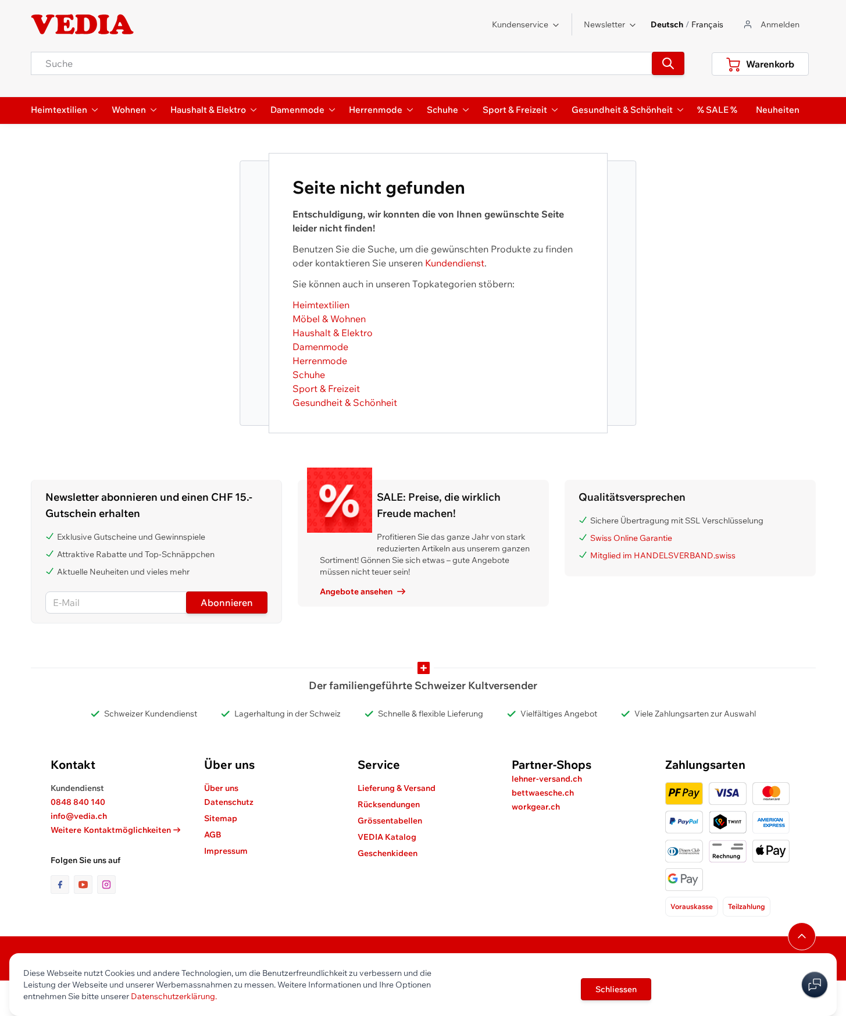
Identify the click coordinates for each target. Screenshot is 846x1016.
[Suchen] (668, 63)
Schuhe (308, 374)
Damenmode (320, 346)
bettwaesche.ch (543, 792)
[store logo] (82, 24)
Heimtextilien (320, 305)
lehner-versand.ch (547, 778)
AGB (213, 834)
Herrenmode (319, 360)
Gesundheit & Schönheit (344, 402)
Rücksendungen (389, 804)
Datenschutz (229, 802)
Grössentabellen (390, 820)
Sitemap (220, 818)
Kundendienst (454, 263)
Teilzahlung (746, 906)
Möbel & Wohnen (329, 319)
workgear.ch (536, 806)
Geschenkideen (387, 853)
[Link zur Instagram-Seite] (106, 884)
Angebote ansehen (356, 591)
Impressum (226, 851)
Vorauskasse (691, 906)
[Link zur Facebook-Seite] (62, 884)
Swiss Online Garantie (631, 538)
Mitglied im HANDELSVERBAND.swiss (663, 555)
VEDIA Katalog (387, 837)
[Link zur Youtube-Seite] (85, 884)
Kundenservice (520, 24)
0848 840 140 (78, 802)
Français (707, 24)
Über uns (221, 788)
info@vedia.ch (79, 816)
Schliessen (616, 989)
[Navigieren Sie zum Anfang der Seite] (802, 936)
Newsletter (604, 24)
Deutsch (667, 24)
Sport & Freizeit (326, 388)
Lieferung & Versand (397, 788)
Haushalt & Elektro (332, 332)
